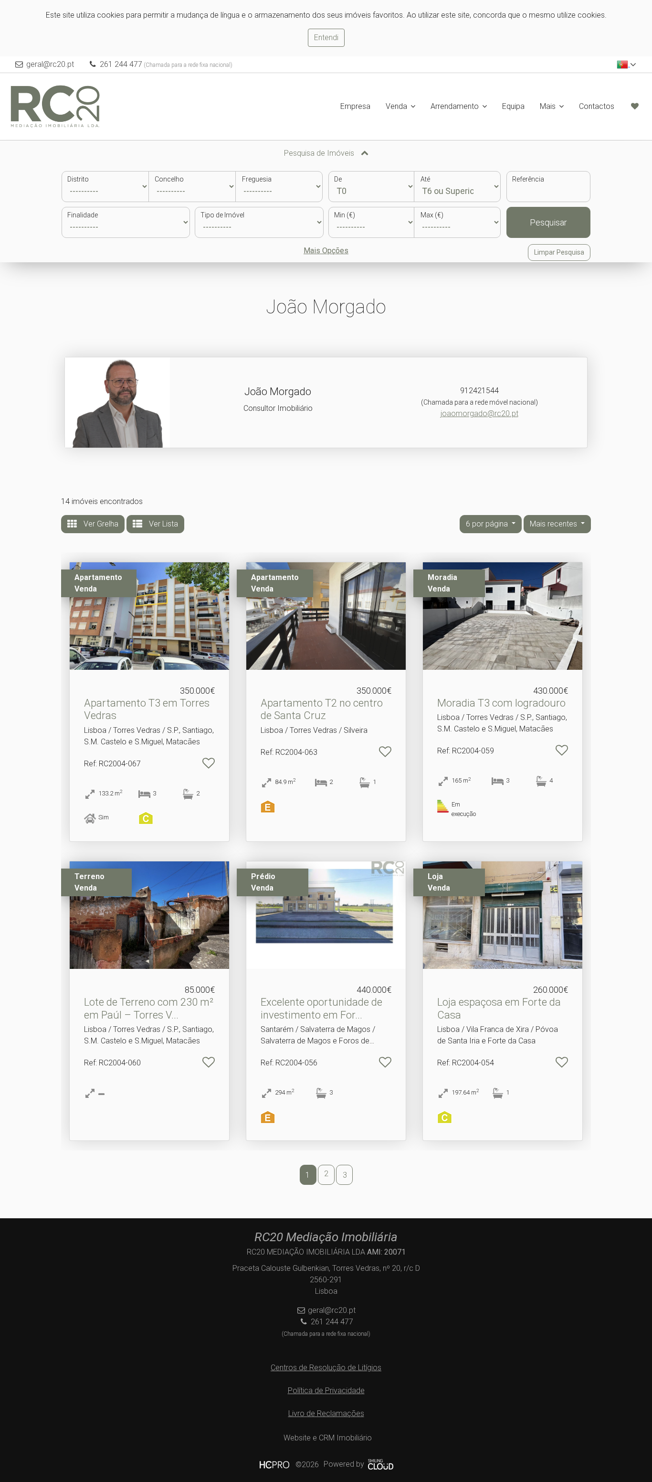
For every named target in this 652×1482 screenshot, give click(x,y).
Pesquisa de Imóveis (320, 153)
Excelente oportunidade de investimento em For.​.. (321, 1008)
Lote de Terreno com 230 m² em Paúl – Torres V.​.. (148, 1008)
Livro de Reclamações (326, 1413)
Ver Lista (162, 523)
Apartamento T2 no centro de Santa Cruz (322, 709)
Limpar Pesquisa (559, 252)
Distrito (78, 179)
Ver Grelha (100, 523)
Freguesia (257, 179)
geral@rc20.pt (50, 64)
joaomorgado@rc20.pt (479, 413)
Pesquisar (548, 222)
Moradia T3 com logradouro (501, 703)
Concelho (169, 179)
